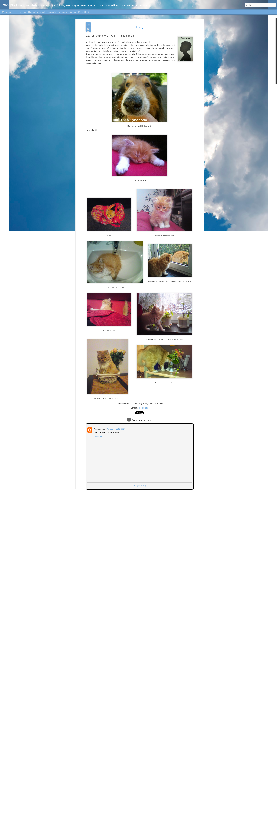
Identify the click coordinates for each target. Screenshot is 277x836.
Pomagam (62, 11)
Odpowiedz (98, 436)
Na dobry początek (37, 11)
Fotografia (143, 407)
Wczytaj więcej (139, 485)
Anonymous (99, 428)
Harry (139, 27)
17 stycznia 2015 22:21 (115, 428)
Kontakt (72, 11)
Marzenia (51, 11)
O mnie (23, 11)
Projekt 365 (83, 11)
